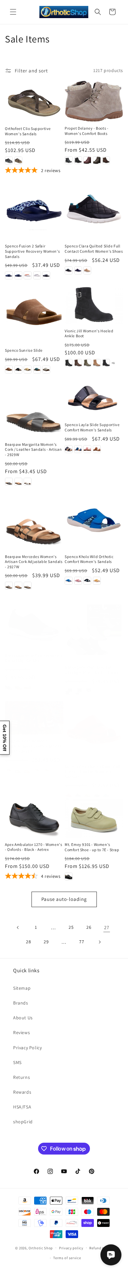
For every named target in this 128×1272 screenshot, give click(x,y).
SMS (17, 1062)
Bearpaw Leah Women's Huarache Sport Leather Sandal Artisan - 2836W (33, 745)
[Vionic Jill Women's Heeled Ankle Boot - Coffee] (78, 363)
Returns (21, 1077)
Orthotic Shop (41, 1247)
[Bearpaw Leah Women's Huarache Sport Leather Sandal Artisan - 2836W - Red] (37, 770)
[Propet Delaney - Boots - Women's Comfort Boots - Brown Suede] (106, 160)
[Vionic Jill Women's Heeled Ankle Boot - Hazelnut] (97, 363)
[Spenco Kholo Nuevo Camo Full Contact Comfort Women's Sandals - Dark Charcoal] (97, 796)
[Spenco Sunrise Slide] (34, 314)
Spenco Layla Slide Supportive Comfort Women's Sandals (92, 427)
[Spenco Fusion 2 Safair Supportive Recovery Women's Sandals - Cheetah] (18, 275)
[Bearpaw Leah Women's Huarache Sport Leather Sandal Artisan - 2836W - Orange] (28, 770)
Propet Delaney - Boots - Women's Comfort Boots (86, 131)
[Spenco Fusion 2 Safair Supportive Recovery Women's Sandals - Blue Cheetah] (9, 275)
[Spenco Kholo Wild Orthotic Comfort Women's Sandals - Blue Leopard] (69, 581)
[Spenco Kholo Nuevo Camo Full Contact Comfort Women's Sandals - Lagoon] (106, 796)
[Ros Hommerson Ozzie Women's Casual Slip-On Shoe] (34, 625)
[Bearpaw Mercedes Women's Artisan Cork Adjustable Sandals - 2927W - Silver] (28, 586)
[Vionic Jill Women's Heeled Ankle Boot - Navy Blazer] (106, 363)
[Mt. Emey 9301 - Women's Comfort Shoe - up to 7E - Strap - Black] (69, 876)
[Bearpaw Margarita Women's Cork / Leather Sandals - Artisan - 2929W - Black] (9, 482)
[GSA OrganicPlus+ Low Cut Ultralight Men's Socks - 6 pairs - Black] (69, 692)
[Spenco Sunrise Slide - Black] (18, 369)
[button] (13, 12)
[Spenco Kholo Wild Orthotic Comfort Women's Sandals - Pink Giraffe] (78, 581)
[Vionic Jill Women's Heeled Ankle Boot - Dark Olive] (87, 363)
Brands (20, 1003)
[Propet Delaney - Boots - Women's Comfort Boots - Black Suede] (78, 160)
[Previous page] (18, 927)
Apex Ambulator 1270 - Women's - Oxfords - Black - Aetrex (33, 847)
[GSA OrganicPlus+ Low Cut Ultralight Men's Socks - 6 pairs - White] (87, 692)
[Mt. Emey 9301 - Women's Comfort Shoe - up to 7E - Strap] (94, 818)
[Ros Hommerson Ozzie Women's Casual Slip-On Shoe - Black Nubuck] (9, 688)
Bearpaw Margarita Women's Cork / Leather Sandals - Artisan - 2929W (33, 449)
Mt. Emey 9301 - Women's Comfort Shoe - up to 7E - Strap (92, 847)
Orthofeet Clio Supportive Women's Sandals (28, 131)
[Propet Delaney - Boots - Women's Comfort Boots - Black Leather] (69, 160)
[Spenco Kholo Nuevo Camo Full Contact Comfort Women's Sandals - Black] (78, 796)
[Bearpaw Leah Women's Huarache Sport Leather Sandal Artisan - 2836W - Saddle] (46, 770)
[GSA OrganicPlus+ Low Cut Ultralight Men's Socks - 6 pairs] (94, 631)
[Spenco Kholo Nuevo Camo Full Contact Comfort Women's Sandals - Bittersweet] (69, 796)
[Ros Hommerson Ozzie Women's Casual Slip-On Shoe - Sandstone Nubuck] (28, 688)
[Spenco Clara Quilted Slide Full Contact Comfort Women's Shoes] (94, 210)
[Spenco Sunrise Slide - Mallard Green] (37, 369)
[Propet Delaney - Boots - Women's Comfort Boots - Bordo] (87, 160)
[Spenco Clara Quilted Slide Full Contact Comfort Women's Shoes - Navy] (78, 270)
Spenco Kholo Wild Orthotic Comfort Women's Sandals (89, 559)
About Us (23, 1018)
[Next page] (99, 942)
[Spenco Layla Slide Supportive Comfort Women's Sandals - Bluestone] (78, 449)
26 (88, 927)
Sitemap (22, 988)
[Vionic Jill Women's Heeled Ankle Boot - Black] (69, 363)
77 (81, 942)
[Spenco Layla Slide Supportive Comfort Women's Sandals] (94, 398)
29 (46, 942)
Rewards (22, 1092)
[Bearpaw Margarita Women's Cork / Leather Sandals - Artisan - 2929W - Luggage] (18, 482)
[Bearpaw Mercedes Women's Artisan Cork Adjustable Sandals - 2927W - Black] (9, 586)
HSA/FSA (22, 1107)
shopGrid (23, 1122)
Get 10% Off (4, 738)
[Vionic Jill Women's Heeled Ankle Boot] (94, 304)
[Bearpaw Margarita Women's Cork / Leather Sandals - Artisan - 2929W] (34, 408)
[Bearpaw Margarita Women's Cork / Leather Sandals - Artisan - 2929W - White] (28, 482)
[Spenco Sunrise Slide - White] (46, 369)
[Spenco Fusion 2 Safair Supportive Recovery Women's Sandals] (34, 210)
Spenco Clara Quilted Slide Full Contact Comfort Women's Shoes (94, 248)
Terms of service (67, 1258)
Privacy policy (71, 1248)
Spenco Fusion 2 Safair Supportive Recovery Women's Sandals (32, 251)
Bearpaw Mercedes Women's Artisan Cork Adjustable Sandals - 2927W (34, 561)
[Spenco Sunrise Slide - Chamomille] (28, 369)
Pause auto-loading (64, 899)
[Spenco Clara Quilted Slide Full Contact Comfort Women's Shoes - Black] (69, 270)
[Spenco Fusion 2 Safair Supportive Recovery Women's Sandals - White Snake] (37, 275)
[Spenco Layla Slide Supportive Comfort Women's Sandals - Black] (69, 449)
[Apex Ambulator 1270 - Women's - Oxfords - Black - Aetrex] (34, 818)
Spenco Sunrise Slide (24, 350)
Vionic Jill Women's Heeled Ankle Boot (89, 333)
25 (71, 927)
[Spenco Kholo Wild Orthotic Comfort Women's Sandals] (94, 520)
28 (28, 942)
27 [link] (106, 927)
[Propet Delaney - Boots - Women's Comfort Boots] (94, 101)
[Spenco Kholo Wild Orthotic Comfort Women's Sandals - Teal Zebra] (87, 581)
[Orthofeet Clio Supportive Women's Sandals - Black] (9, 161)
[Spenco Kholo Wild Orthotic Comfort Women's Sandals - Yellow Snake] (97, 581)
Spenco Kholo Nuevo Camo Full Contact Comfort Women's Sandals (92, 771)
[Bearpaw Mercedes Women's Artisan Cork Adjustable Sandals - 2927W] (34, 520)
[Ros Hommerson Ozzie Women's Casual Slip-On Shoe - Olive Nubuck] (18, 688)
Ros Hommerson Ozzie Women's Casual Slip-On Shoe (33, 658)
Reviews (21, 1032)
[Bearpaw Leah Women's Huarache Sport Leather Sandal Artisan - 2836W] (34, 717)
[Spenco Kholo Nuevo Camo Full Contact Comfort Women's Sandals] (94, 730)
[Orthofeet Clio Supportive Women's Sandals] (34, 101)
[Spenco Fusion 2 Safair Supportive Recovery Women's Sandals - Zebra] (46, 275)
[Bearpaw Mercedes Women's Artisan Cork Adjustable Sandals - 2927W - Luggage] (18, 586)
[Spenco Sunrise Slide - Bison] (9, 369)
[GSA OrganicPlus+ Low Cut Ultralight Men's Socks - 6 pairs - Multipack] (78, 692)
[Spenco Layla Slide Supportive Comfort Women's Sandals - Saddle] (97, 449)
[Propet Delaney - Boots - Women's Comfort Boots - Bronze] (97, 160)
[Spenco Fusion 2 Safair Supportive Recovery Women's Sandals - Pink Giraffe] (28, 275)
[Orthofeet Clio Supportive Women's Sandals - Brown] (18, 161)
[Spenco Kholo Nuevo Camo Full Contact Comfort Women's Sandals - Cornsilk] (87, 796)
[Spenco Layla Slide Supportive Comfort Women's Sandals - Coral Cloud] (87, 449)
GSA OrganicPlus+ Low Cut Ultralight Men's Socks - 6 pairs (92, 670)
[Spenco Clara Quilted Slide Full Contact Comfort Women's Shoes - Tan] (87, 270)
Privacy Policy (27, 1048)
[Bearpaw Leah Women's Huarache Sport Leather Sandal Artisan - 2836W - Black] (9, 770)
